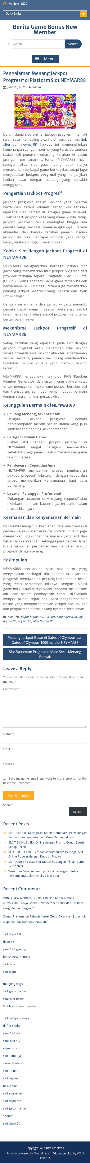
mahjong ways (13, 984)
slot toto (9, 964)
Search (7, 805)
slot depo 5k (11, 1123)
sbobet (8, 1116)
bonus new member (16, 957)
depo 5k (8, 942)
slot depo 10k (12, 934)
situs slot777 (11, 1041)
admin (36, 87)
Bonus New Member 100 (20, 898)
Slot (10, 617)
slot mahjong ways (16, 1018)
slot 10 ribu (10, 1071)
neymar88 (24, 621)
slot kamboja (12, 1056)
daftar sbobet (12, 1026)
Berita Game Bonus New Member (45, 29)
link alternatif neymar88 (61, 617)
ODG (24, 4)
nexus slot (10, 1086)
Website (8, 764)
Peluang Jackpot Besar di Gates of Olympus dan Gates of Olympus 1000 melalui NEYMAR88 (45, 640)
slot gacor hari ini (14, 991)
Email (8, 749)
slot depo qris (12, 1101)
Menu (49, 59)
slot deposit (11, 1078)
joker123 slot (12, 1033)
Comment (11, 689)
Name (8, 734)
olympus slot (12, 1048)
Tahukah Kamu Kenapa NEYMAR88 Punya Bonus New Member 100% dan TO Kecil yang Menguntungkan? (43, 903)
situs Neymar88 (43, 621)
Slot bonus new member (19, 1006)
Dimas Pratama (13, 916)
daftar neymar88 (32, 617)
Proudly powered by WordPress (27, 1153)
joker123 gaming (14, 949)
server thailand (13, 1063)
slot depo (9, 972)
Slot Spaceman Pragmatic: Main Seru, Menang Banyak (45, 654)
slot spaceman (13, 1093)
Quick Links (13, 13)
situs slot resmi (13, 999)
